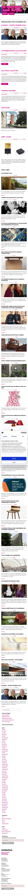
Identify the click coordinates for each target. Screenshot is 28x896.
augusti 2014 (4, 779)
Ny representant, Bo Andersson (8, 719)
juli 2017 (3, 752)
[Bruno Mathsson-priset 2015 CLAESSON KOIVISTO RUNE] (14, 269)
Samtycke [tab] (5, 436)
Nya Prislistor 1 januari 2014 (9, 70)
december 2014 (5, 775)
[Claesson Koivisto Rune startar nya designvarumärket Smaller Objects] (14, 465)
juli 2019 (3, 741)
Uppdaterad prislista (5, 716)
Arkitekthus (14, 3)
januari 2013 (4, 800)
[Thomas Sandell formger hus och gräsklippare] (14, 624)
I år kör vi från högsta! (6, 721)
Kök (2, 816)
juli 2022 (3, 729)
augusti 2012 (4, 809)
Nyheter (19, 10)
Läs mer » (5, 63)
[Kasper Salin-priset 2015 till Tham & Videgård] (14, 351)
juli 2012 (3, 810)
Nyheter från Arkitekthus (6, 818)
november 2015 (5, 765)
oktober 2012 (4, 805)
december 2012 (5, 802)
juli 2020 (3, 736)
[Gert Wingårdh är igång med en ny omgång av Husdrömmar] (14, 296)
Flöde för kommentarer (6, 831)
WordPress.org (5, 833)
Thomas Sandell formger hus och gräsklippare (12, 608)
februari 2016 (4, 760)
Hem (4, 7)
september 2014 (5, 777)
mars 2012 (4, 812)
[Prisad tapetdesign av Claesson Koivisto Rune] (14, 491)
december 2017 (5, 749)
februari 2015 (4, 772)
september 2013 (5, 789)
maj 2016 (3, 757)
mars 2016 (4, 759)
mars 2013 (4, 797)
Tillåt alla (14, 458)
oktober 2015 (4, 767)
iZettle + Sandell (6, 137)
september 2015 (5, 769)
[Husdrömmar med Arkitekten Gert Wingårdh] (14, 650)
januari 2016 (4, 762)
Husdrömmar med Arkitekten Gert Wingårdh (12, 634)
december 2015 (5, 764)
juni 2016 (3, 756)
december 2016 (5, 754)
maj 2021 (3, 732)
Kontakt (11, 13)
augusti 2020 (4, 734)
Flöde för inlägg (5, 829)
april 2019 (4, 742)
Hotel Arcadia (5, 107)
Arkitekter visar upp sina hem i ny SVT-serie (12, 197)
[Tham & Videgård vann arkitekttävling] (14, 571)
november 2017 (5, 751)
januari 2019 (4, 744)
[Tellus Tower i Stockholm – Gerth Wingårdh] (14, 676)
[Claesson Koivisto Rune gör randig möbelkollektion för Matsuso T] (14, 518)
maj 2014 (3, 780)
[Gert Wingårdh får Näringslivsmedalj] (14, 597)
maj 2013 (3, 794)
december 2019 (5, 737)
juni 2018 (3, 747)
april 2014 (4, 782)
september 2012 (5, 807)
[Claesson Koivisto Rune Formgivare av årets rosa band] (14, 406)
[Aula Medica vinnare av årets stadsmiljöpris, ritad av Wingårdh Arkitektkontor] (14, 545)
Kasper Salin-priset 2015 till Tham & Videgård (12, 335)
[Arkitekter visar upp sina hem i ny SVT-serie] (14, 213)
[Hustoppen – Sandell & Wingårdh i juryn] (14, 699)
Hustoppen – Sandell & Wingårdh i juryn (13, 25)
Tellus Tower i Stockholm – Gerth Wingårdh (12, 659)
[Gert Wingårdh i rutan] (14, 189)
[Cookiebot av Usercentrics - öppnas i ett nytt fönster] (21, 433)
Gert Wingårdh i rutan (6, 173)
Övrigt (25, 27)
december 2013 (5, 785)
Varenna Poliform (5, 823)
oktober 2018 (4, 746)
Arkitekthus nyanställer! (8, 90)
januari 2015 (4, 774)
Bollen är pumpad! (5, 714)
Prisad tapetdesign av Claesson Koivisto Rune (12, 475)
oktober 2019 (4, 739)
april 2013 (4, 795)
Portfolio (9, 7)
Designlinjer (6, 10)
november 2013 (5, 787)
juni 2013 (3, 792)
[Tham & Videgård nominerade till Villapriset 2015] (14, 376)
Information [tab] (14, 436)
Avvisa (14, 462)
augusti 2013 (4, 790)
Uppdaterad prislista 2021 (7, 718)
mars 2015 (4, 770)
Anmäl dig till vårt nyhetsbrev (9, 837)
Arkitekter (17, 7)
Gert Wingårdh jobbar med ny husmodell (13, 51)
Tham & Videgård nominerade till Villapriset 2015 (13, 360)
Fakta (13, 10)
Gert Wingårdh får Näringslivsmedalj (10, 581)
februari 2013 (4, 799)
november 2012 (5, 804)
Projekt (5, 13)
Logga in (3, 828)
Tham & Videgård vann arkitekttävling (10, 555)
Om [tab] (23, 436)
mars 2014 (4, 784)
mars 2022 (4, 731)
